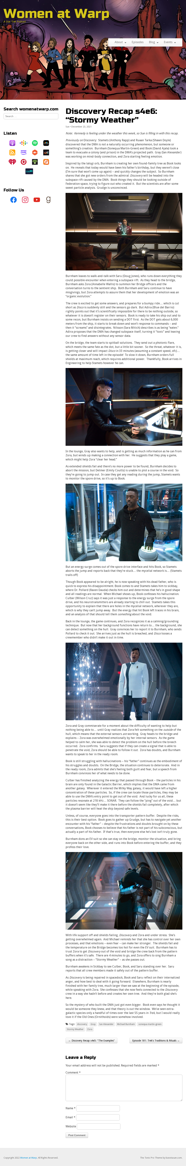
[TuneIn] (31, 171)
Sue (67, 126)
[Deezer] (48, 152)
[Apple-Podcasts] (14, 143)
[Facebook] (13, 200)
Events (168, 42)
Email (70, 1117)
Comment (73, 1072)
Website (71, 1126)
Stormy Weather (75, 1029)
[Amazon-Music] (25, 152)
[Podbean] (36, 162)
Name (71, 1108)
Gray (93, 1024)
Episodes (137, 42)
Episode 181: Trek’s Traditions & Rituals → (156, 1040)
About (119, 42)
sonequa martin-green (149, 1024)
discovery (82, 1024)
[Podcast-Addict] (48, 162)
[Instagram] (25, 200)
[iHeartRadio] (14, 162)
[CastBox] (36, 152)
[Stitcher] (48, 143)
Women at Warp (57, 14)
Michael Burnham (126, 1024)
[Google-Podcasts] (25, 143)
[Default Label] (37, 200)
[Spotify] (36, 143)
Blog (152, 42)
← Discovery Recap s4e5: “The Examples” (91, 1040)
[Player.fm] (25, 162)
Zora (89, 1029)
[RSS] (14, 152)
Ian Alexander (106, 1024)
